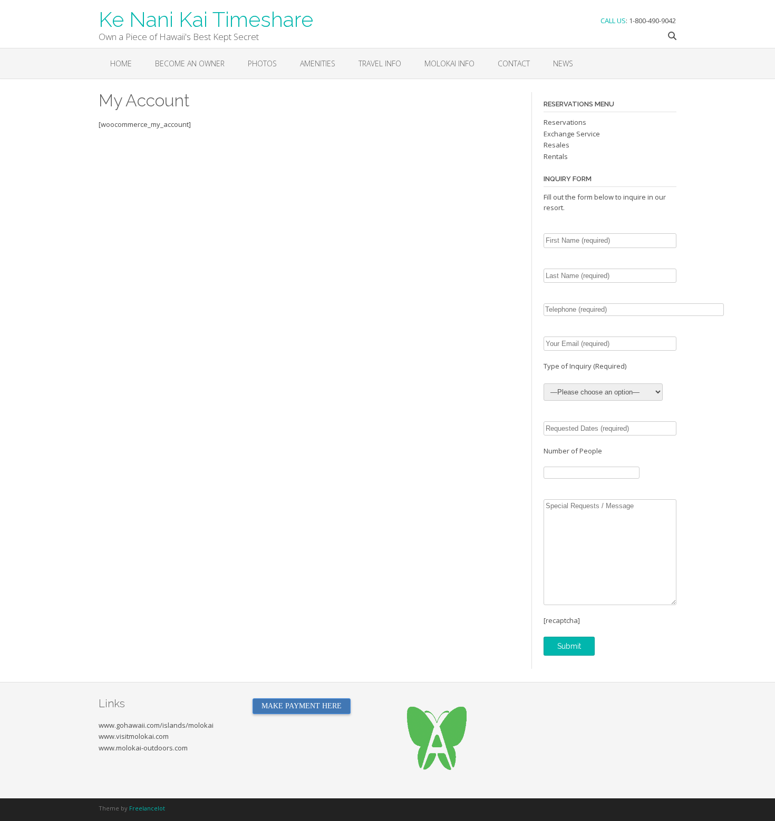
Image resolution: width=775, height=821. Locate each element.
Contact (514, 63)
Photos (262, 63)
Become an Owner (190, 63)
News (563, 63)
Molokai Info (449, 63)
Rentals (556, 156)
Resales (556, 145)
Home (121, 63)
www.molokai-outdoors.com (143, 748)
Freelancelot (147, 808)
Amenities (317, 63)
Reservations (565, 122)
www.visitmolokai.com (134, 736)
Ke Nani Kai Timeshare (206, 18)
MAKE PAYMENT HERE (301, 706)
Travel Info (380, 63)
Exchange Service (572, 134)
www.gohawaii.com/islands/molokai (156, 725)
